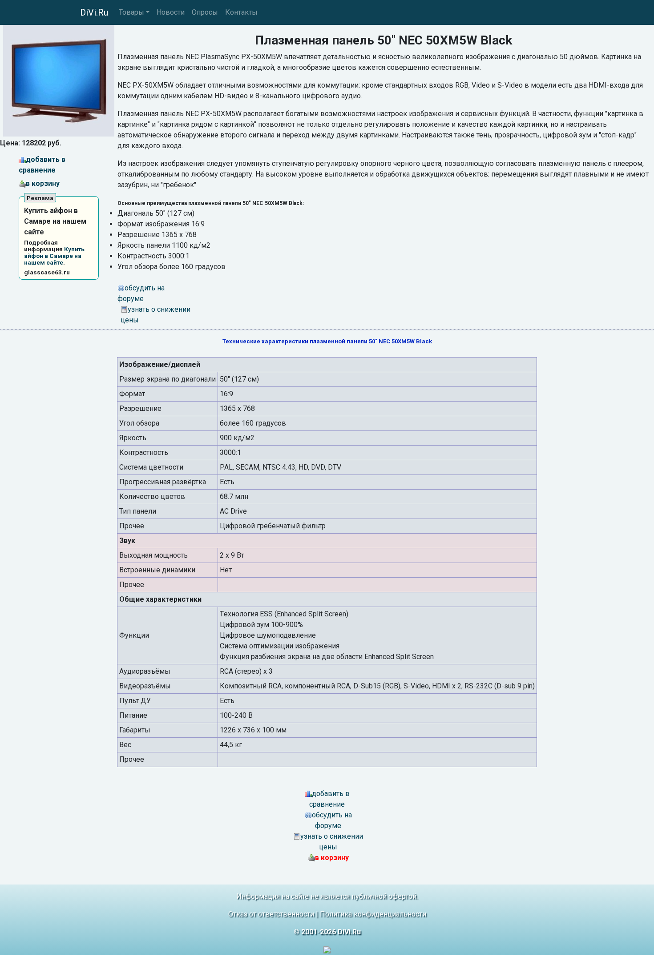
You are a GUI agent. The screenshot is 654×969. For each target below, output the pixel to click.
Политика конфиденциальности (373, 914)
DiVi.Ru (94, 12)
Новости (171, 12)
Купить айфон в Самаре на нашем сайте (54, 255)
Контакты (241, 12)
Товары (131, 12)
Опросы (205, 12)
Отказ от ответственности (271, 914)
